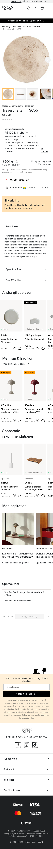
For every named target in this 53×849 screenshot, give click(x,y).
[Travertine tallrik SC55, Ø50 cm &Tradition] (26, 59)
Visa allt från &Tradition (14, 364)
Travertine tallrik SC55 (12, 29)
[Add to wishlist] (14, 348)
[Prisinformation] (17, 161)
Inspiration (9, 779)
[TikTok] (35, 744)
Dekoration (16, 26)
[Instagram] (26, 744)
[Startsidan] (7, 8)
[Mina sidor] (28, 8)
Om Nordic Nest (12, 790)
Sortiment (9, 769)
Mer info (44, 187)
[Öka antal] (12, 616)
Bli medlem (44, 150)
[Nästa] (48, 60)
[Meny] (49, 8)
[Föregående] (5, 60)
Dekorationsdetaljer (31, 26)
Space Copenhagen (11, 106)
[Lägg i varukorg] (19, 348)
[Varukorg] (42, 8)
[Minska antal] (4, 616)
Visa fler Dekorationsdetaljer (18, 600)
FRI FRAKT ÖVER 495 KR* (28, 2)
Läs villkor (30, 718)
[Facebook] (18, 744)
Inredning (6, 26)
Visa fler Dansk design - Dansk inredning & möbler (24, 593)
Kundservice (10, 758)
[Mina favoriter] (35, 8)
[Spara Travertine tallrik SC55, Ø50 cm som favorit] (48, 616)
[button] (7, 119)
